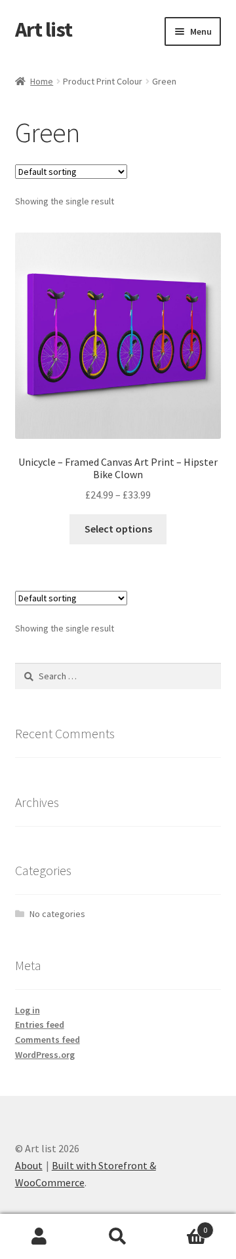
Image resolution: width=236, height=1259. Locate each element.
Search (118, 1236)
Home (41, 81)
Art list (43, 29)
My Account (39, 1236)
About (29, 1165)
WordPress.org (45, 1055)
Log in (27, 1010)
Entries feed (39, 1024)
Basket (182, 1225)
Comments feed (47, 1039)
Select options (118, 528)
